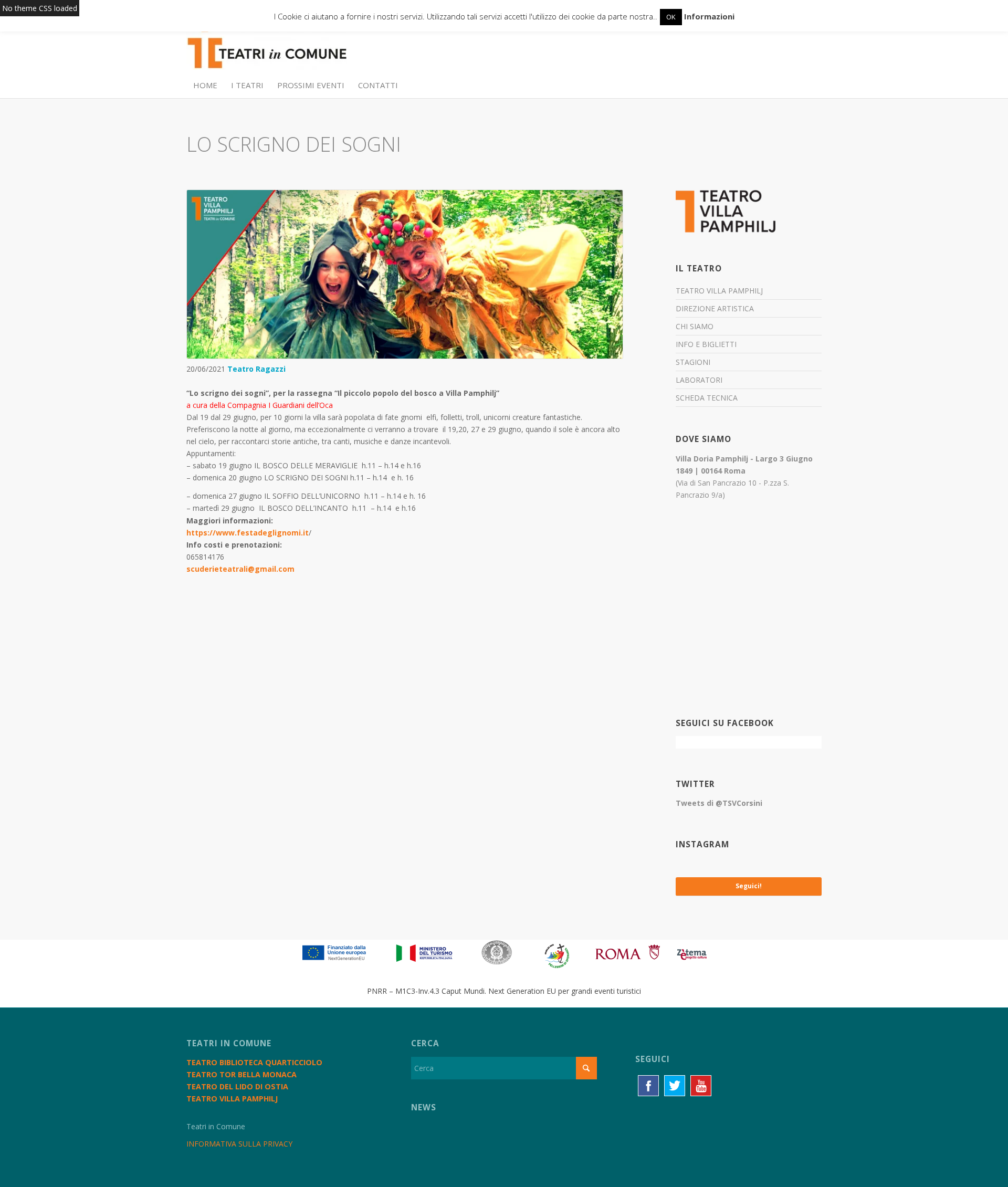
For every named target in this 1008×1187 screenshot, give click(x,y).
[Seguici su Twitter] (674, 1085)
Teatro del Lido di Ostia (237, 1086)
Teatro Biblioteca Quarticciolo (254, 1062)
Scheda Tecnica (707, 398)
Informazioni (709, 16)
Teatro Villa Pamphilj (719, 291)
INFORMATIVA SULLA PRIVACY (239, 1144)
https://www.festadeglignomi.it (247, 533)
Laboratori (699, 380)
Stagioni (693, 362)
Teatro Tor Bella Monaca (241, 1074)
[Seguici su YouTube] (700, 1085)
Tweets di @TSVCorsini (719, 803)
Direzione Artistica (715, 308)
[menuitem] (205, 85)
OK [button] (671, 17)
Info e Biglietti (706, 344)
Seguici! (749, 885)
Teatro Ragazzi (256, 369)
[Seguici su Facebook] (648, 1085)
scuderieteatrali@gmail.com (240, 569)
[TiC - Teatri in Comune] (266, 47)
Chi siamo (694, 326)
